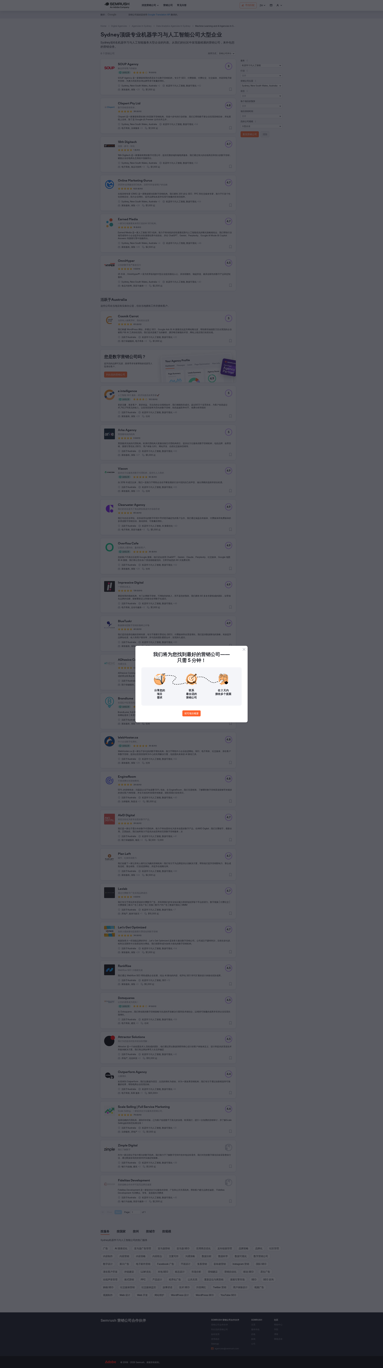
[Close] (244, 649)
